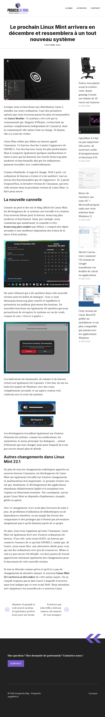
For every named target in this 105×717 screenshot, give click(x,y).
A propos (82, 8)
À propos (92, 693)
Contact (95, 8)
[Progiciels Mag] (18, 8)
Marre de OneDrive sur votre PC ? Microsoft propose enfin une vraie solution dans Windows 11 (89, 205)
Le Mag (69, 8)
